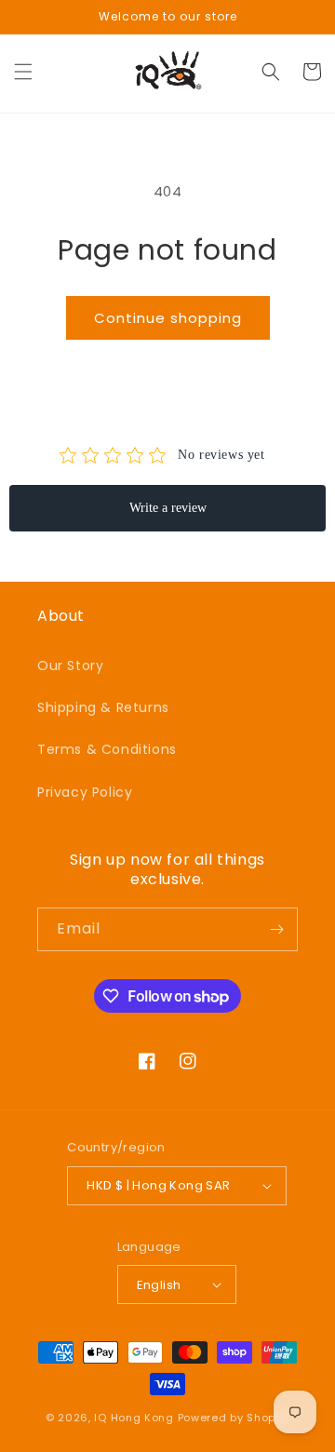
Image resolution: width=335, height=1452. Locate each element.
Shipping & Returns (103, 707)
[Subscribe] (276, 929)
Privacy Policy (84, 792)
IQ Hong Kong (133, 1417)
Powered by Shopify (234, 1417)
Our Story (70, 665)
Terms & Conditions (107, 749)
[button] (23, 71)
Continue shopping (168, 318)
